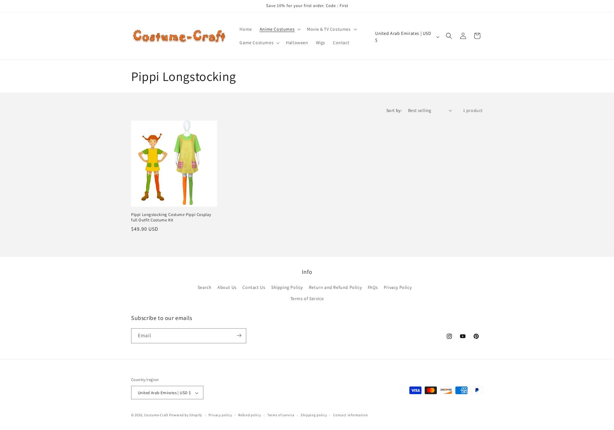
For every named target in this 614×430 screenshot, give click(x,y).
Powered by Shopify (185, 415)
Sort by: (394, 110)
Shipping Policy (287, 287)
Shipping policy (314, 415)
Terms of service (280, 415)
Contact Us (253, 287)
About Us (227, 287)
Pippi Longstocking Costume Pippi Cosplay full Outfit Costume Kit (171, 217)
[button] (279, 29)
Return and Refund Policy (335, 287)
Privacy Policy (398, 287)
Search (205, 287)
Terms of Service (307, 299)
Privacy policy (220, 415)
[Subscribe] (239, 335)
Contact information (350, 415)
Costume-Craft (156, 415)
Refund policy (249, 415)
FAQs (373, 287)
